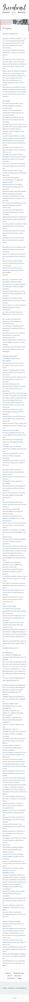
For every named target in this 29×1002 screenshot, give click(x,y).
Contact (8, 973)
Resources (11, 978)
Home (19, 978)
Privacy (5, 988)
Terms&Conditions (20, 988)
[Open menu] (14, 22)
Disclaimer (11, 988)
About (9, 975)
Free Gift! (18, 975)
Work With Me (19, 973)
